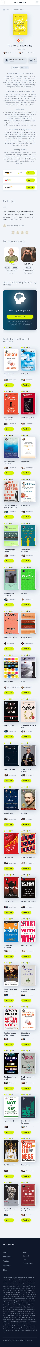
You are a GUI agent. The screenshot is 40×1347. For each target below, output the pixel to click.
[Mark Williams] (23, 486)
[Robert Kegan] (23, 395)
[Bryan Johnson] (22, 599)
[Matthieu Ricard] (23, 439)
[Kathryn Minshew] (24, 1127)
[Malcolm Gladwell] (7, 599)
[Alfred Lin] (7, 424)
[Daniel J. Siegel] (23, 659)
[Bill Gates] (5, 424)
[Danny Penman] (23, 483)
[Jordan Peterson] (7, 555)
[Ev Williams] (5, 380)
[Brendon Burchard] (22, 424)
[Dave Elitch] (24, 511)
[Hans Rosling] (23, 1142)
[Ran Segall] (24, 995)
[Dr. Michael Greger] (6, 1098)
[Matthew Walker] (6, 791)
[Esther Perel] (5, 643)
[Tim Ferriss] (7, 380)
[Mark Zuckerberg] (22, 819)
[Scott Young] (5, 951)
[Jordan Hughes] (24, 731)
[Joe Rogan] (7, 468)
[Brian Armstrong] (22, 1127)
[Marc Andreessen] (24, 907)
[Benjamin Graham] (23, 1186)
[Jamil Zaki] (23, 527)
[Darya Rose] (5, 468)
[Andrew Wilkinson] (7, 1127)
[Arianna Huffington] (22, 511)
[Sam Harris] (23, 351)
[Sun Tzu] (6, 703)
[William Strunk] (23, 1057)
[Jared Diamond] (6, 966)
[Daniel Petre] (24, 468)
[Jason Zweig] (22, 1215)
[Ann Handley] (22, 951)
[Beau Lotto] (23, 571)
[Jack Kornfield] (22, 687)
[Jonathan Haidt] (6, 439)
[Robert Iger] (23, 747)
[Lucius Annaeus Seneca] (6, 1186)
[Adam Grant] (24, 555)
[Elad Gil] (23, 1098)
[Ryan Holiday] (23, 703)
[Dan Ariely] (6, 923)
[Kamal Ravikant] (6, 483)
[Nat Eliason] (24, 380)
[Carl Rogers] (6, 527)
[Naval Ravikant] (22, 380)
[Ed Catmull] (6, 879)
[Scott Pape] (24, 863)
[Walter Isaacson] (23, 791)
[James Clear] (7, 511)
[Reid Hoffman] (6, 835)
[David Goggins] (6, 1142)
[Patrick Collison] (7, 1215)
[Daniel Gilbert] (6, 351)
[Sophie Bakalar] (24, 1083)
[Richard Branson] (22, 468)
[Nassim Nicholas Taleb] (5, 687)
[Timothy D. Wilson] (6, 571)
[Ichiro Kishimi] (23, 966)
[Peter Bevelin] (6, 747)
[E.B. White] (23, 1054)
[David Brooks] (6, 395)
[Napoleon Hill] (23, 835)
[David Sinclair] (7, 863)
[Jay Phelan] (6, 662)
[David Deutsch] (6, 1054)
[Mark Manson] (24, 424)
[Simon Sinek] (23, 923)
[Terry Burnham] (6, 659)
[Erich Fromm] (6, 615)
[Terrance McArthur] (7, 819)
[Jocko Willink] (7, 731)
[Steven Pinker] (6, 1010)
